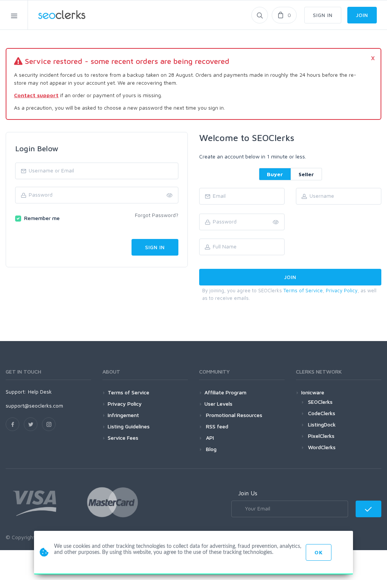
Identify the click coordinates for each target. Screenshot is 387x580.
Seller (306, 174)
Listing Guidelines (129, 426)
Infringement (123, 415)
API (209, 437)
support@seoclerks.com (34, 405)
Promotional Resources (233, 415)
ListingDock (322, 424)
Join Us (247, 493)
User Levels (218, 403)
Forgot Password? (156, 215)
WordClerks (322, 447)
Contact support (36, 95)
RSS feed (216, 426)
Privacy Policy (342, 290)
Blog (210, 449)
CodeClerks (321, 413)
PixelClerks (321, 436)
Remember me (42, 218)
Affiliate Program (225, 392)
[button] (276, 222)
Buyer (275, 174)
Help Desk (40, 391)
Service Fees (123, 437)
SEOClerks (320, 402)
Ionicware (312, 392)
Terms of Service (303, 290)
